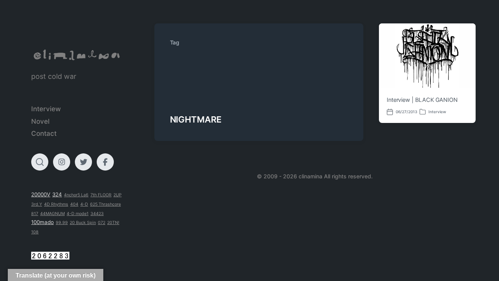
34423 (97, 213)
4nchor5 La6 (76, 194)
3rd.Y (36, 204)
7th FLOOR (100, 194)
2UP (117, 194)
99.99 (62, 222)
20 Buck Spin (83, 222)
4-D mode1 (77, 213)
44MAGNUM (52, 213)
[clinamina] (77, 55)
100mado (42, 222)
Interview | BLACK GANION (422, 99)
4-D (84, 204)
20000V (40, 194)
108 (35, 232)
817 (34, 213)
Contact (44, 133)
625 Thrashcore (105, 204)
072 (101, 222)
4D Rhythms (56, 204)
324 (57, 194)
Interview (46, 109)
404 (74, 204)
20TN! (113, 222)
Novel (40, 121)
